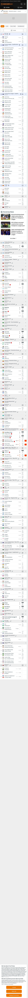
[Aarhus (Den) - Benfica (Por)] (13, 75)
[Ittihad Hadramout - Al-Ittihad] (13, 673)
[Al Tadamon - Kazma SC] (13, 426)
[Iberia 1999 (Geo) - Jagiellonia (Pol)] (13, 52)
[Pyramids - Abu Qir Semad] (13, 379)
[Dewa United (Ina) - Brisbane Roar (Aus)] (13, 646)
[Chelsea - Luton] (13, 38)
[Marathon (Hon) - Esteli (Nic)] (13, 437)
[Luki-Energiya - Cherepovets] (13, 506)
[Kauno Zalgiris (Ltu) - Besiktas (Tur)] (13, 56)
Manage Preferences (14, 995)
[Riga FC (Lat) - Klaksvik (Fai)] (13, 144)
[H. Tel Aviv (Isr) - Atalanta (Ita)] (13, 151)
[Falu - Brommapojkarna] (13, 556)
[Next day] (25, 30)
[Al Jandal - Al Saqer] (13, 539)
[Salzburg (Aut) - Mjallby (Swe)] (13, 71)
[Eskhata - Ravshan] (13, 575)
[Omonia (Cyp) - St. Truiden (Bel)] (13, 64)
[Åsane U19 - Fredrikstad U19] (13, 462)
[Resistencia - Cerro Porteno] (13, 477)
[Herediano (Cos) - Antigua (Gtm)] (13, 433)
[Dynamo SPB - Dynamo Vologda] (13, 513)
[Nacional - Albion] (13, 597)
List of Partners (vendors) (7, 984)
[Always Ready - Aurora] (13, 288)
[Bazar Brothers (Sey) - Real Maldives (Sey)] (13, 654)
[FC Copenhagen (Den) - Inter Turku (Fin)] (13, 124)
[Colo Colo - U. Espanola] (13, 332)
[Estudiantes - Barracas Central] (13, 256)
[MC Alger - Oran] (13, 204)
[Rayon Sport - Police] (13, 524)
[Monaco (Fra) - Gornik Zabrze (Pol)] (13, 117)
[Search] (21, 4)
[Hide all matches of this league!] (25, 34)
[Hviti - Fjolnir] (13, 409)
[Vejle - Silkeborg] (13, 357)
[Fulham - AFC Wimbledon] (13, 41)
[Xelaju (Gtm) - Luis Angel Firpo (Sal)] (13, 444)
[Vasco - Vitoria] (13, 312)
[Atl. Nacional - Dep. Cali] (13, 343)
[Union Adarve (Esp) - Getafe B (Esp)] (13, 650)
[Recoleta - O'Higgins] (13, 336)
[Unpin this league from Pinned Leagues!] (9, 34)
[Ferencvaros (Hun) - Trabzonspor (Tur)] (13, 91)
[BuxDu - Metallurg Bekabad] (13, 632)
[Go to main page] (8, 4)
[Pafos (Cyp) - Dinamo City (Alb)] (13, 136)
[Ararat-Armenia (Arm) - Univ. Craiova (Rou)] (13, 48)
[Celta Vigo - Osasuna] (13, 189)
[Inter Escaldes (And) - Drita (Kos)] (13, 132)
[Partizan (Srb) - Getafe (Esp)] (13, 182)
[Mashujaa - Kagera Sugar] (13, 582)
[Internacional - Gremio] (13, 316)
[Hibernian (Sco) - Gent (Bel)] (13, 174)
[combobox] (13, 30)
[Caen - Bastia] (13, 392)
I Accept (14, 987)
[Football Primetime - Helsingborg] (13, 560)
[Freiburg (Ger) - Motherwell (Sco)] (13, 113)
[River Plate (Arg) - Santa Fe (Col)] (13, 546)
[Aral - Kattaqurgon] (13, 625)
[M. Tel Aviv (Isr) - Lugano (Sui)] (13, 105)
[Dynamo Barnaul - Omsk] (13, 502)
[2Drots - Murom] (13, 510)
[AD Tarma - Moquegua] (13, 484)
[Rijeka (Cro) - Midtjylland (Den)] (13, 170)
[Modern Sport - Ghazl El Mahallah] (13, 371)
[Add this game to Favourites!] (1, 37)
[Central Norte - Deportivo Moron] (13, 246)
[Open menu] (24, 4)
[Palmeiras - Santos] (13, 308)
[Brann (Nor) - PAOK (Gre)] (13, 121)
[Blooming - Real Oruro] (13, 284)
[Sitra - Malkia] (13, 277)
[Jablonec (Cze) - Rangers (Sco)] (13, 101)
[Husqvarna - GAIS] (13, 564)
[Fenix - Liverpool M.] (13, 593)
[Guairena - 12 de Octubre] (13, 473)
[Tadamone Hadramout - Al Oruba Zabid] (13, 676)
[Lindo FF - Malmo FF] (13, 568)
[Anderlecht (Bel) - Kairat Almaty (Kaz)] (13, 87)
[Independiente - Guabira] (13, 292)
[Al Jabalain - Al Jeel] (13, 531)
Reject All (14, 991)
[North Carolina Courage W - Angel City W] (13, 618)
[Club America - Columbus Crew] (13, 455)
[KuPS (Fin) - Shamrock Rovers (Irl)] (13, 98)
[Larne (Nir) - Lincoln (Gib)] (13, 178)
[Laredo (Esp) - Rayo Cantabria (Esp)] (13, 658)
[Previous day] (2, 30)
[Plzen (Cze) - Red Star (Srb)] (13, 68)
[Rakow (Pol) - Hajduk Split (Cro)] (13, 140)
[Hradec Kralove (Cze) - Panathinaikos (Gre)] (13, 128)
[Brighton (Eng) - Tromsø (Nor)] (13, 167)
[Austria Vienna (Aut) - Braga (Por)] (13, 159)
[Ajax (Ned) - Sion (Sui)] (13, 147)
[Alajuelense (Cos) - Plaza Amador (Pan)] (13, 441)
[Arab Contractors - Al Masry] (13, 375)
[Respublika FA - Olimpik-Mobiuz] (13, 628)
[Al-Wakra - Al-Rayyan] (13, 495)
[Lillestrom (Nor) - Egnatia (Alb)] (13, 60)
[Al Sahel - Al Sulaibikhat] (13, 422)
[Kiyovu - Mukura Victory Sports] (13, 520)
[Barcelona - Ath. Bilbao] (13, 193)
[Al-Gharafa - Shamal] (13, 491)
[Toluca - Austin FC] (13, 451)
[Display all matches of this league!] (25, 207)
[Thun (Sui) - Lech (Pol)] (13, 83)
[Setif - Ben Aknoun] (13, 200)
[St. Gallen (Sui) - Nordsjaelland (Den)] (13, 155)
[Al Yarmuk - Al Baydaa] (13, 669)
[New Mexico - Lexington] (13, 607)
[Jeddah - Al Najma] (13, 535)
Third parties (6, 976)
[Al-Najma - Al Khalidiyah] (13, 273)
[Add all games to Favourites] (1, 34)
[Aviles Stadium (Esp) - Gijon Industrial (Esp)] (13, 662)
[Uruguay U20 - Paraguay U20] (13, 639)
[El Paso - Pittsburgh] (13, 604)
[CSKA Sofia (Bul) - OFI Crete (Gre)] (13, 79)
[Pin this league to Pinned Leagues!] (9, 196)
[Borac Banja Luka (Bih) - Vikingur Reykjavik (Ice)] (13, 163)
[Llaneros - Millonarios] (13, 347)
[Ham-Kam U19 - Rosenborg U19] (13, 466)
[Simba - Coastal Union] (13, 586)
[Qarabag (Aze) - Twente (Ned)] (13, 109)
